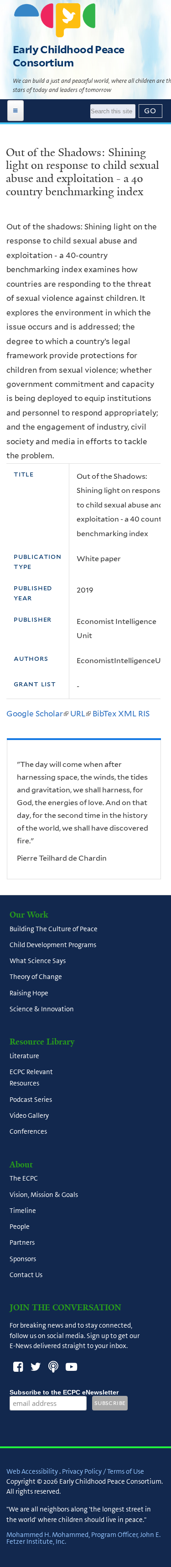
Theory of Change (36, 977)
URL (80, 713)
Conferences (28, 1131)
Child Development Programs (53, 944)
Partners (22, 1243)
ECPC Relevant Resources (31, 1078)
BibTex (104, 713)
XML (127, 713)
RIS (144, 713)
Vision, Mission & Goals (44, 1194)
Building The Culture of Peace (54, 928)
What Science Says (38, 960)
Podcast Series (31, 1099)
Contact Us (26, 1274)
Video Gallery (29, 1115)
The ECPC (24, 1178)
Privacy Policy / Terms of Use (103, 1471)
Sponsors (23, 1258)
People (20, 1227)
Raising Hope (29, 993)
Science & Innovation (42, 1009)
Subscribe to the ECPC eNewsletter (64, 1392)
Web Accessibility (32, 1471)
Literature (24, 1055)
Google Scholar (37, 713)
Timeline (23, 1210)
